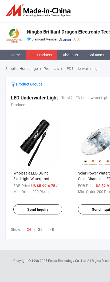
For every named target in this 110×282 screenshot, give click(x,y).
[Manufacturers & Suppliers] (39, 10)
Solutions (96, 54)
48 (52, 229)
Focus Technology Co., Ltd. (67, 260)
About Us (70, 54)
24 (29, 229)
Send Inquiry (38, 209)
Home (16, 54)
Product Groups (28, 84)
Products (44, 54)
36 (40, 229)
